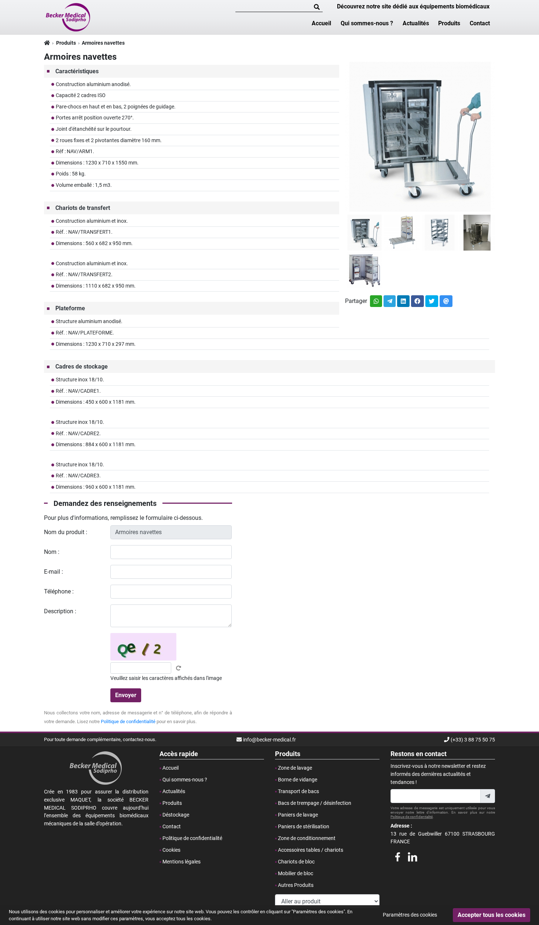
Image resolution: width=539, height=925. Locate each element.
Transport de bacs (298, 791)
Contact (480, 23)
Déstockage (175, 815)
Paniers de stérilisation (303, 827)
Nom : (51, 551)
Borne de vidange (297, 780)
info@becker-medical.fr (269, 740)
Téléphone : (59, 591)
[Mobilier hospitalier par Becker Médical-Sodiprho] (68, 16)
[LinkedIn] (412, 856)
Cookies (171, 850)
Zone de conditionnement (307, 838)
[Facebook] (397, 856)
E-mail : (53, 571)
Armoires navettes (103, 43)
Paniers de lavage (298, 815)
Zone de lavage (295, 768)
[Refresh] (178, 668)
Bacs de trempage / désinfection (314, 803)
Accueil (321, 23)
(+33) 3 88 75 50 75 (473, 740)
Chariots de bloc (296, 862)
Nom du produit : (65, 532)
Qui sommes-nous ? (367, 23)
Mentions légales (181, 862)
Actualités (416, 23)
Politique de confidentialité (128, 721)
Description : (60, 611)
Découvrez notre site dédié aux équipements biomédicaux (413, 6)
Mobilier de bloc (295, 873)
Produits (449, 23)
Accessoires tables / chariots (310, 850)
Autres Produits (296, 885)
